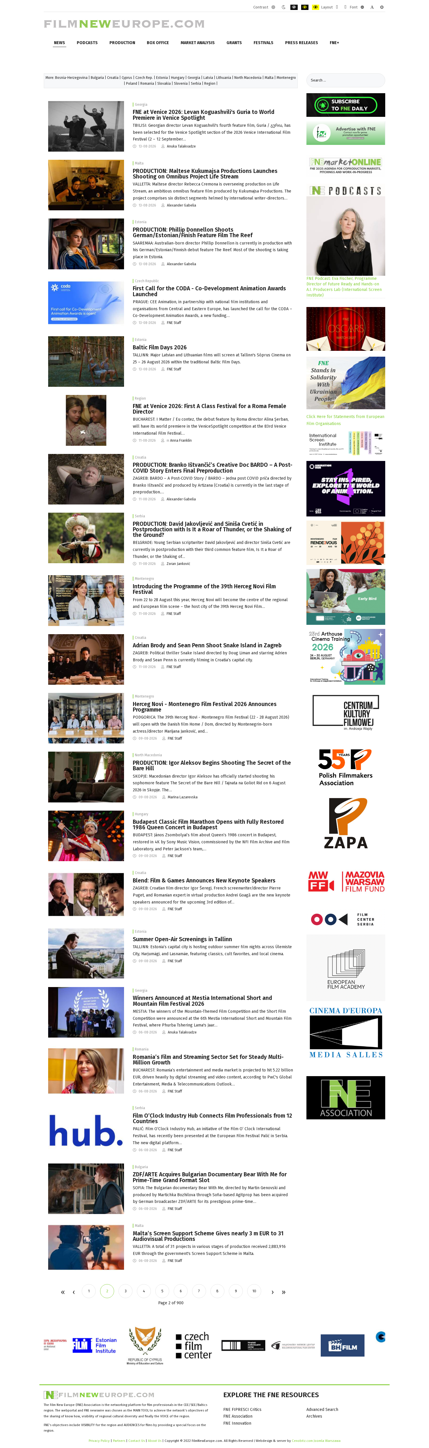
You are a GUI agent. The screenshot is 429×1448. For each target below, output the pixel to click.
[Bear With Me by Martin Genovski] (86, 1188)
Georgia (194, 78)
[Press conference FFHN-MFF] (86, 717)
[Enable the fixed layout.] (337, 7)
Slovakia (164, 83)
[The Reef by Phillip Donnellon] (86, 243)
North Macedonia (247, 78)
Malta (269, 78)
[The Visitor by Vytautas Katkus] (86, 361)
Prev (73, 1293)
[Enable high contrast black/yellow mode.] (305, 7)
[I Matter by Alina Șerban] (86, 420)
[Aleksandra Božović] (86, 600)
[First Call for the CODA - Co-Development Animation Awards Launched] (86, 302)
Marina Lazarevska (183, 797)
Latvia (208, 78)
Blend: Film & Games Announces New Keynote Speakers (204, 880)
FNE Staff (174, 323)
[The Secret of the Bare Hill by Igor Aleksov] (86, 776)
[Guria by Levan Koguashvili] (86, 126)
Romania (147, 83)
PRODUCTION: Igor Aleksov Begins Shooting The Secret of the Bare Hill (212, 765)
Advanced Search (322, 1409)
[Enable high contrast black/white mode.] (294, 7)
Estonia (162, 78)
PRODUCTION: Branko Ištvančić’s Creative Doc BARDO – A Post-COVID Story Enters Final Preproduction (212, 467)
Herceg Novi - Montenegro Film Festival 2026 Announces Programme (205, 706)
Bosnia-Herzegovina (71, 78)
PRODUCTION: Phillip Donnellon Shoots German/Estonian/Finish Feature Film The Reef (192, 232)
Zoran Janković (178, 564)
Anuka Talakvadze (181, 146)
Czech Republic (147, 281)
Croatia (112, 78)
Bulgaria (97, 78)
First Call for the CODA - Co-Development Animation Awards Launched (209, 291)
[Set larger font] (382, 7)
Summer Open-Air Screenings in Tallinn (182, 939)
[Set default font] (372, 7)
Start (62, 1293)
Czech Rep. (144, 78)
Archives (314, 1416)
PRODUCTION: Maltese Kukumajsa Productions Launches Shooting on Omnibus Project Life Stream (205, 173)
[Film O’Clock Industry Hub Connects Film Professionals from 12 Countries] (86, 1129)
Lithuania (223, 78)
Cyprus (127, 78)
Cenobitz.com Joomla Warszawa (316, 1441)
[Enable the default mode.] (273, 7)
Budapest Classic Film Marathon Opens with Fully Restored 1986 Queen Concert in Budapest (208, 824)
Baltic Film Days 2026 (160, 347)
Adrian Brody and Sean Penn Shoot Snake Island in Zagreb (207, 645)
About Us (154, 1441)
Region (209, 83)
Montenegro (286, 78)
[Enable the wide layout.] (345, 7)
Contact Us (137, 1441)
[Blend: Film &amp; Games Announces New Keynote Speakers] (86, 894)
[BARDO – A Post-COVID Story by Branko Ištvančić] (86, 478)
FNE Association (237, 1416)
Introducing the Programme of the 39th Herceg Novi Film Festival (204, 589)
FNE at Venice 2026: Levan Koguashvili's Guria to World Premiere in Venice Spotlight (203, 114)
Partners (119, 1441)
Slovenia (181, 83)
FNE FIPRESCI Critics (242, 1409)
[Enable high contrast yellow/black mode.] (316, 7)
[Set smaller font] (362, 7)
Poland (131, 83)
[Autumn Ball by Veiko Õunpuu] (86, 953)
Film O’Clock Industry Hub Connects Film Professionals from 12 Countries (212, 1118)
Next (272, 1293)
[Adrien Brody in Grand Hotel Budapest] (86, 659)
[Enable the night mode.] (283, 7)
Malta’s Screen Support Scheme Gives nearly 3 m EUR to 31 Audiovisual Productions (208, 1236)
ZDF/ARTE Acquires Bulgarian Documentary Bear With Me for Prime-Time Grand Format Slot (210, 1177)
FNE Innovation (237, 1423)
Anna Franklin (181, 440)
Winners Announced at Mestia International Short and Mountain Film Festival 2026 (202, 1000)
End (283, 1293)
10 (254, 1291)
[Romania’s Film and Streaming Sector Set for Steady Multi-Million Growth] (86, 1070)
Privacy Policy (99, 1441)
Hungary (177, 78)
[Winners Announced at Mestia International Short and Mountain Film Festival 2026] (86, 1012)
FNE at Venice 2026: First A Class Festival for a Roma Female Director (209, 409)
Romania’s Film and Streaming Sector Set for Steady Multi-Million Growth (208, 1059)
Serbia (196, 83)
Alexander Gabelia (181, 205)
